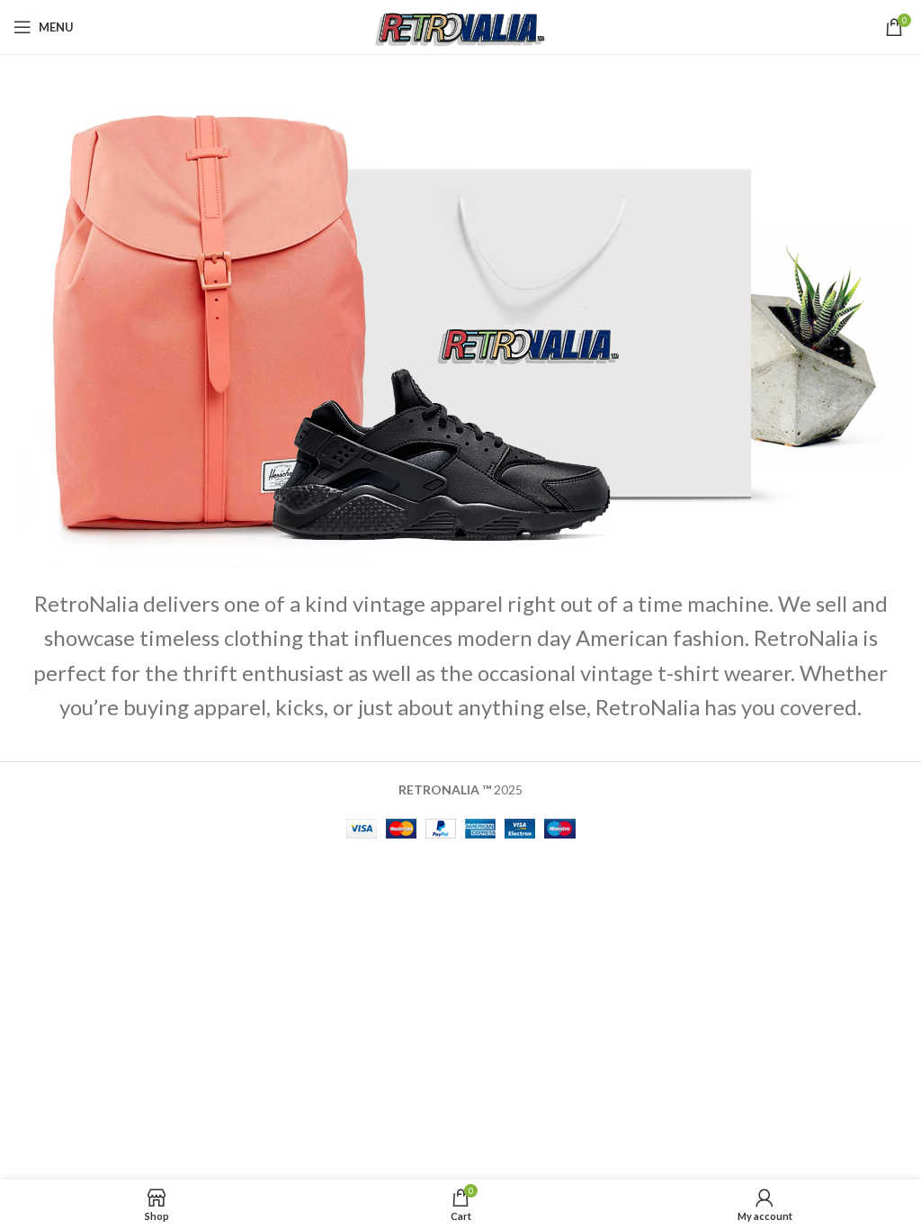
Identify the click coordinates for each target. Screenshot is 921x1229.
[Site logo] (461, 25)
